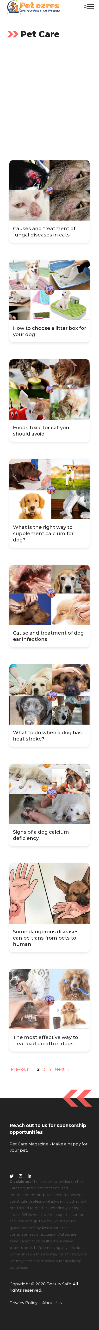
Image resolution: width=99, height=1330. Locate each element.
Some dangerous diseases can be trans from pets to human (46, 938)
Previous (17, 1069)
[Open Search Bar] (85, 7)
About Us (52, 1302)
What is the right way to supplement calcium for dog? (43, 533)
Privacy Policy (23, 1302)
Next (62, 1069)
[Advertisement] (49, 102)
